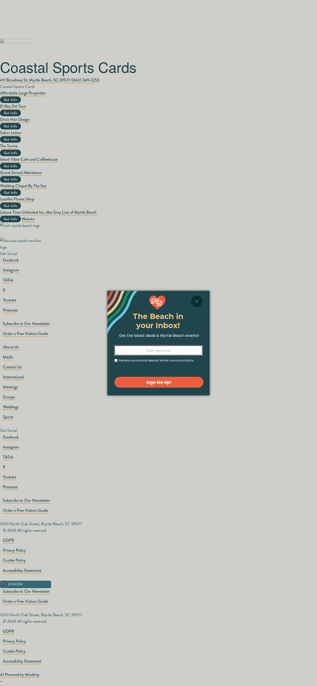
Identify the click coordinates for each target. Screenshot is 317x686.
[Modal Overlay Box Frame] (158, 343)
